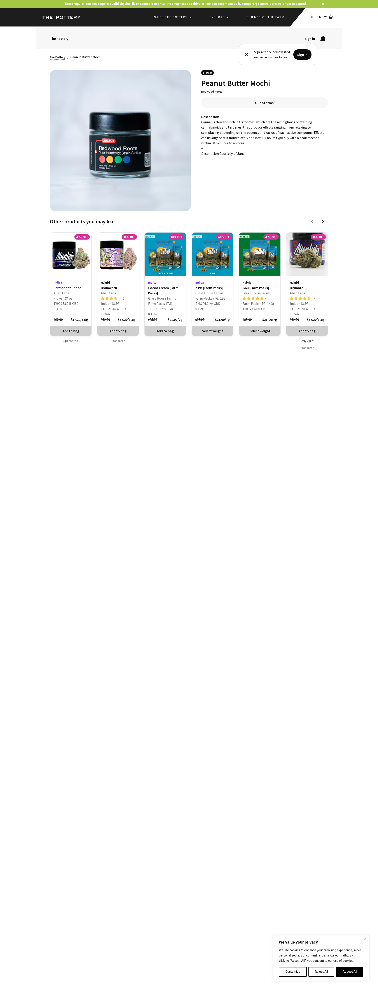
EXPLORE (217, 17)
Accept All (350, 971)
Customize (292, 971)
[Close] (364, 939)
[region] (321, 958)
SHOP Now (318, 17)
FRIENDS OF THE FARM (266, 17)
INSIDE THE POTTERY (170, 17)
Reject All (321, 971)
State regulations (78, 4)
